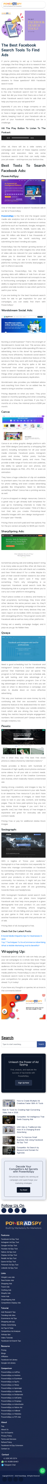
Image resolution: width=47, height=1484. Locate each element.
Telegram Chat (10, 1465)
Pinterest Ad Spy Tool (9, 1265)
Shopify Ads (5, 1293)
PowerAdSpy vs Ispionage (11, 1388)
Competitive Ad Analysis (10, 1331)
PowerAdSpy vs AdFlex (10, 1372)
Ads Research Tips (8, 1312)
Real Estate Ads (7, 1280)
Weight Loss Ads (8, 1277)
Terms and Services (8, 1439)
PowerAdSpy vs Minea (10, 1385)
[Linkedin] (17, 1210)
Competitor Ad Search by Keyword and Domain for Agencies (28, 1150)
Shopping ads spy (8, 1321)
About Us (4, 1429)
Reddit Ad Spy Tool (8, 1258)
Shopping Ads (6, 1283)
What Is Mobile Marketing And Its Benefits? (20, 945)
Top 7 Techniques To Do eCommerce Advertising (23, 942)
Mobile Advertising (8, 1325)
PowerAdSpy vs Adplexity (11, 1391)
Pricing (3, 1350)
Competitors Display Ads (11, 1303)
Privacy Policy (6, 1436)
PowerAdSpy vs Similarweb (12, 1394)
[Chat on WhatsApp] (42, 1471)
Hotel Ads (5, 1296)
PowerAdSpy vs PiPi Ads (11, 1417)
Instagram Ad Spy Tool (10, 1242)
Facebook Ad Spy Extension (12, 1445)
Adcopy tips (5, 1334)
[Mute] (36, 138)
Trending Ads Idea (8, 1315)
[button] (43, 4)
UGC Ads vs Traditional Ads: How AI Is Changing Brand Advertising (29, 1129)
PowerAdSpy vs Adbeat (10, 1410)
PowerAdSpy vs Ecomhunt (11, 1378)
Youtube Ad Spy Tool (9, 1249)
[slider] (41, 137)
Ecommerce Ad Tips (9, 1318)
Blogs (3, 1353)
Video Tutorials (7, 1338)
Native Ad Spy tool (8, 1252)
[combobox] (19, 1044)
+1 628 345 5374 (10, 1458)
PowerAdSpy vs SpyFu (10, 1382)
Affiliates (4, 1356)
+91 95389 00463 (11, 1462)
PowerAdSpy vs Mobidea (11, 1414)
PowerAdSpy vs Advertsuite (12, 1404)
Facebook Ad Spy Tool (10, 1239)
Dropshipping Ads (8, 1300)
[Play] (4, 138)
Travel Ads (5, 1287)
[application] (23, 137)
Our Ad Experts (7, 1432)
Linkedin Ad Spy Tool (9, 1268)
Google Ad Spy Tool (9, 1245)
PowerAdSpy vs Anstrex (10, 1375)
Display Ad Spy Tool (9, 1255)
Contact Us (5, 1449)
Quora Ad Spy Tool (8, 1261)
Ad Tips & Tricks (7, 1328)
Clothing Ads (6, 1290)
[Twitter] (3, 1210)
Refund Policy (6, 1442)
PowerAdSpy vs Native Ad (11, 1407)
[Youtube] (10, 1210)
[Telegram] (23, 1210)
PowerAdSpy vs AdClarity (11, 1398)
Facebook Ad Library (9, 1360)
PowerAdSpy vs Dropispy (11, 1401)
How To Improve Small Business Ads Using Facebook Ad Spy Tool (30, 1140)
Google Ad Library (8, 1363)
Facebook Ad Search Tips (11, 1341)
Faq (2, 1426)
